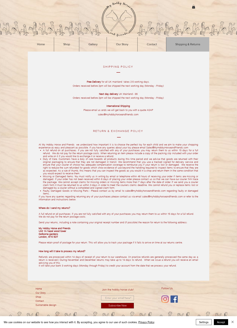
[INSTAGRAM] (165, 299)
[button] (193, 7)
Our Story (41, 292)
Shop (38, 296)
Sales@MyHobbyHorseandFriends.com (167, 147)
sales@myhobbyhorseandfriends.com (145, 190)
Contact (40, 300)
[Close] (232, 322)
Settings (203, 322)
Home (39, 288)
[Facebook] (174, 299)
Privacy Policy (146, 322)
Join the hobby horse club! (118, 289)
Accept (221, 322)
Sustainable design (46, 304)
